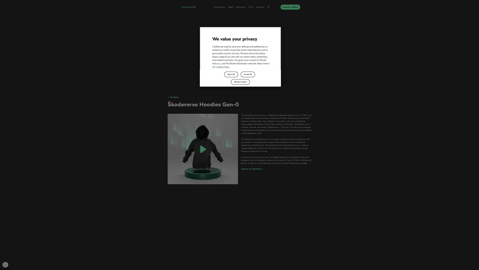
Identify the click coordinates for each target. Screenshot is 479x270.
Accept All (248, 74)
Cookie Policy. (223, 67)
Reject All (231, 74)
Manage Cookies (240, 82)
